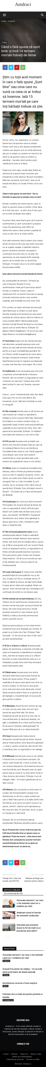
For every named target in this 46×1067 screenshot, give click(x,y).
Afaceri (5, 986)
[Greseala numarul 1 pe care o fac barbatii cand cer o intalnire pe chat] (9, 903)
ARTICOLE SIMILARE (12, 890)
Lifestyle (6, 975)
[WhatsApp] (22, 67)
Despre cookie (36, 1054)
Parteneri (14, 1054)
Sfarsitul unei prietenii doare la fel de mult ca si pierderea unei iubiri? (29, 928)
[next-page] (8, 937)
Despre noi (24, 1054)
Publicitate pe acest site (15, 1059)
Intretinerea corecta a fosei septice (20, 983)
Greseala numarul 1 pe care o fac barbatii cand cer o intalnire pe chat (30, 903)
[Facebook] (5, 67)
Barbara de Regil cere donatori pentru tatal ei (33, 879)
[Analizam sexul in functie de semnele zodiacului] (9, 915)
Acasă (3, 21)
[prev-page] (4, 937)
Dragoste (11, 21)
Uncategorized (8, 1000)
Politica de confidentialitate (22, 1057)
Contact (6, 1054)
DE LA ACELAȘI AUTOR (13, 894)
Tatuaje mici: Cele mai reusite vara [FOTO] (12, 879)
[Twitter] (11, 67)
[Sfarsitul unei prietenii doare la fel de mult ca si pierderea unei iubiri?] (9, 927)
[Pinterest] (16, 67)
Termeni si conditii (32, 1059)
